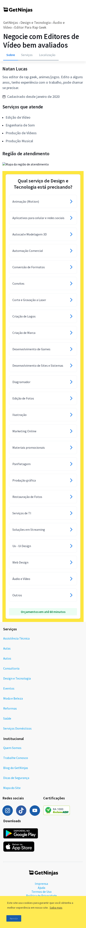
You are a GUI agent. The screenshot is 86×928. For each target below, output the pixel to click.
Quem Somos (12, 748)
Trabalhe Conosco (15, 758)
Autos (7, 658)
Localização (47, 55)
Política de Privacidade (41, 896)
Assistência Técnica (16, 638)
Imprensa (41, 884)
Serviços (27, 55)
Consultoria (11, 668)
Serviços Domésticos (17, 728)
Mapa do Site (12, 788)
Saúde (7, 718)
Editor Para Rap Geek (30, 27)
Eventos (8, 688)
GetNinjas (10, 22)
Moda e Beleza (13, 698)
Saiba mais (56, 907)
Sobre (10, 55)
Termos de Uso (41, 892)
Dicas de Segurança (16, 778)
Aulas (7, 648)
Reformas (10, 708)
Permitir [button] (14, 918)
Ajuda (41, 888)
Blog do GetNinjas (15, 768)
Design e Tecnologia (35, 22)
